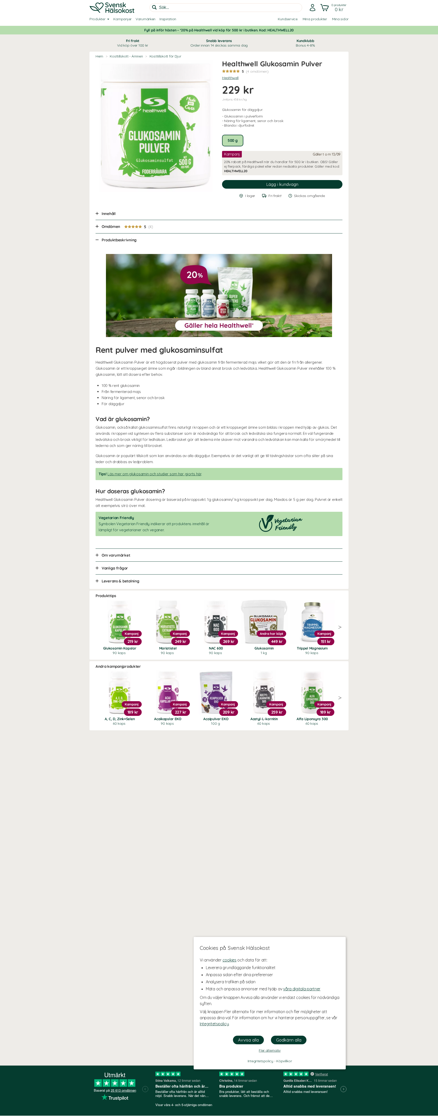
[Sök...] (154, 7)
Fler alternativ (270, 1050)
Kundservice (288, 19)
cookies (229, 959)
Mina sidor (340, 19)
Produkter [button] (97, 19)
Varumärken (145, 19)
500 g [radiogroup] (233, 140)
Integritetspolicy (214, 1023)
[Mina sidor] (312, 7)
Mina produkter (315, 19)
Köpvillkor (284, 1061)
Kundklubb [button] (305, 43)
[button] (334, 7)
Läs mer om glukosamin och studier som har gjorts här (154, 473)
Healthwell (230, 77)
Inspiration (167, 19)
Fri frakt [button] (132, 43)
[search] (226, 7)
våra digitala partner (301, 988)
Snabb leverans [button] (219, 43)
